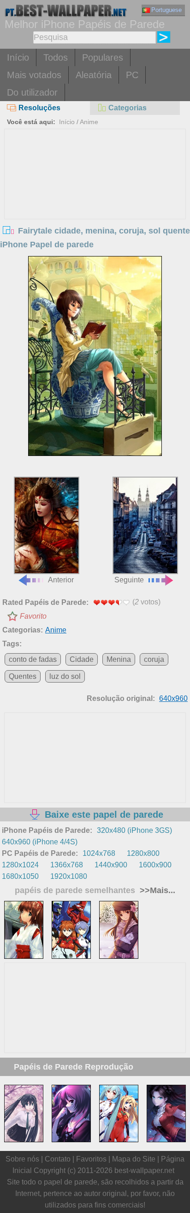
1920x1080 (68, 876)
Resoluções (39, 108)
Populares (102, 57)
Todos (55, 57)
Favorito (33, 616)
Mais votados (34, 75)
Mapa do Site (133, 1159)
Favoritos (91, 1159)
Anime (89, 121)
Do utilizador (32, 92)
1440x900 (111, 865)
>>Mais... (156, 890)
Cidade (82, 659)
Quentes (22, 676)
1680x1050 (20, 876)
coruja (154, 659)
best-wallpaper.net (144, 1170)
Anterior (61, 580)
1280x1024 (20, 865)
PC (132, 75)
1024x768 (99, 853)
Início (18, 57)
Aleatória (94, 75)
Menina (119, 659)
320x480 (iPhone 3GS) (134, 830)
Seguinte (129, 580)
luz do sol (65, 676)
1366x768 (66, 865)
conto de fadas (33, 659)
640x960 (173, 698)
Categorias (127, 108)
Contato (58, 1159)
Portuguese (166, 9)
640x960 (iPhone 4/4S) (39, 842)
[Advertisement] (95, 198)
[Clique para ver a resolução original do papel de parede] (95, 356)
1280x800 (143, 853)
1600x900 (155, 865)
